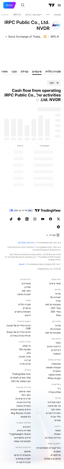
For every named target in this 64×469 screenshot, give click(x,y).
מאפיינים (26, 283)
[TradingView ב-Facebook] (50, 219)
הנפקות (57, 353)
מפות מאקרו (54, 374)
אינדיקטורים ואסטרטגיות (49, 447)
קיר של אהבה (54, 405)
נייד (59, 388)
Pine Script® (54, 378)
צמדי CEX (56, 308)
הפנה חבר (56, 409)
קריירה (27, 360)
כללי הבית (56, 416)
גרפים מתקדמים (22, 437)
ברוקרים (27, 308)
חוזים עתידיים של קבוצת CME (19, 327)
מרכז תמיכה (25, 356)
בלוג (29, 353)
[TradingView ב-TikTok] (11, 219)
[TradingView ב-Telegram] (19, 219)
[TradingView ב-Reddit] (58, 227)
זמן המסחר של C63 (21, 381)
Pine (58, 315)
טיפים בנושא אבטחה (20, 409)
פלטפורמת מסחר (22, 441)
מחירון (27, 287)
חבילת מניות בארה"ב (20, 335)
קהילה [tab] (24, 71)
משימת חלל (25, 349)
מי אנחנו (26, 345)
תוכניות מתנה (24, 294)
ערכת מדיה (25, 363)
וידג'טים (27, 426)
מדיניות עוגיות (24, 402)
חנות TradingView (21, 374)
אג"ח (58, 300)
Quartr (22, 264)
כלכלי (58, 342)
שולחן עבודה (54, 392)
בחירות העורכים (53, 437)
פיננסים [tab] (37, 71)
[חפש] (23, 5)
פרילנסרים (56, 455)
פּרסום (27, 451)
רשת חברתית (54, 402)
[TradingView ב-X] (58, 219)
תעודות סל (55, 297)
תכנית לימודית (23, 462)
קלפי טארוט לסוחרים (20, 377)
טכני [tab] (14, 71)
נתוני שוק (26, 290)
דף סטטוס (26, 416)
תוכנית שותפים (23, 458)
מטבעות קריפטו (53, 304)
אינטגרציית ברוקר (22, 455)
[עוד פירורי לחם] (47, 14)
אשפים (57, 451)
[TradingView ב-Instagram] (34, 219)
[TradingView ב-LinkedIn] (27, 219)
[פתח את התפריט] (59, 5)
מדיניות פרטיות (23, 398)
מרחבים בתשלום (52, 458)
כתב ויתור (26, 395)
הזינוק (28, 315)
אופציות (57, 371)
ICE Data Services (26, 242)
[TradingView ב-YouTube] (42, 219)
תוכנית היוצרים (53, 413)
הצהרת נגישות (24, 405)
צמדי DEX (56, 311)
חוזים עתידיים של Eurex (19, 332)
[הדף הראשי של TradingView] (52, 5)
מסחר (58, 430)
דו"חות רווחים (54, 346)
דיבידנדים (56, 350)
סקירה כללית (24, 304)
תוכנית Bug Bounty (21, 413)
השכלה (57, 434)
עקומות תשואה (53, 367)
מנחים (57, 420)
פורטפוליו (56, 363)
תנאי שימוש (25, 391)
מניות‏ (58, 293)
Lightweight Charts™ (20, 434)
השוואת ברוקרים (23, 311)
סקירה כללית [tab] (53, 71)
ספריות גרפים (24, 430)
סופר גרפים (55, 283)
